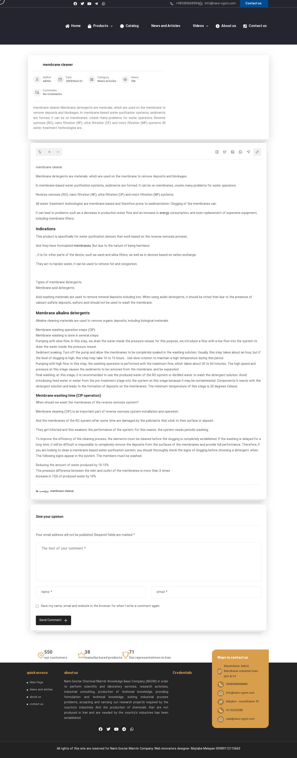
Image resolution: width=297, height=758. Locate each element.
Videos (198, 26)
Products (100, 26)
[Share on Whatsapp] (240, 152)
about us (35, 697)
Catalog (132, 26)
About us (228, 26)
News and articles (41, 690)
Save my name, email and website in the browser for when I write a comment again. (100, 606)
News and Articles (165, 26)
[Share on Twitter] (225, 152)
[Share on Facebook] (217, 152)
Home (76, 26)
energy (164, 213)
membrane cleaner (62, 491)
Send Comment (50, 620)
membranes (82, 246)
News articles (106, 81)
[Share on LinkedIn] (233, 152)
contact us (36, 704)
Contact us (258, 26)
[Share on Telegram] (248, 152)
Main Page (36, 682)
